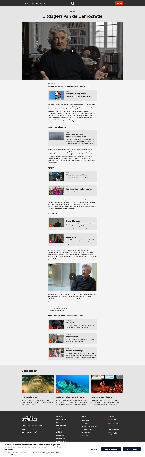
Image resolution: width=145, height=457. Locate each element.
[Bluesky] (28, 432)
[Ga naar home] (72, 3)
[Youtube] (23, 432)
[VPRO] (113, 433)
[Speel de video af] (72, 51)
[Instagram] (25, 432)
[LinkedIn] (34, 432)
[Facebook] (36, 432)
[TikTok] (31, 432)
